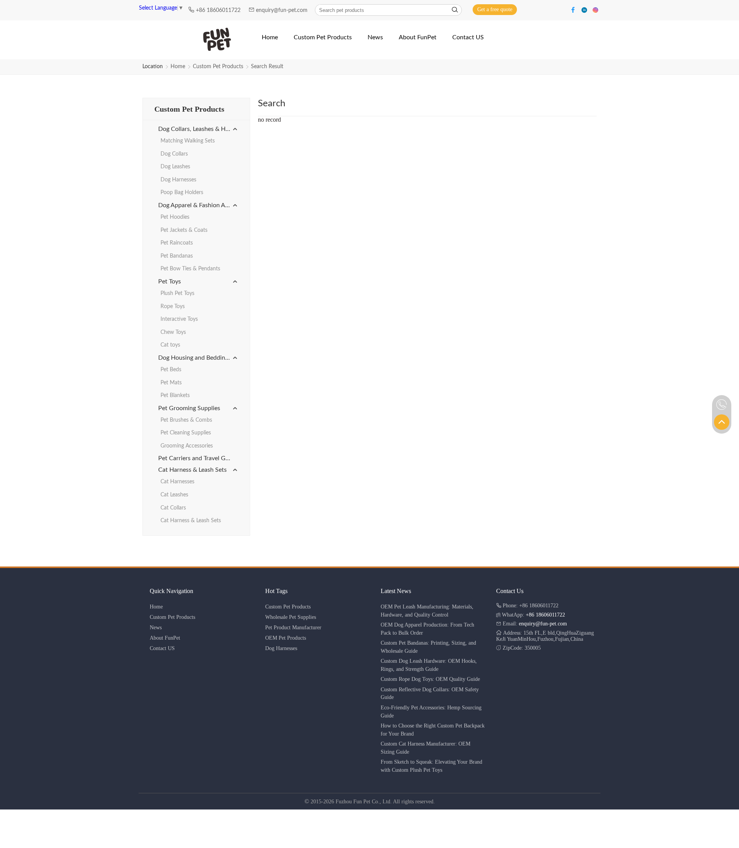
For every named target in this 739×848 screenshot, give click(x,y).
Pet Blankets (175, 395)
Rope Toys (173, 306)
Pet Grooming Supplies (189, 408)
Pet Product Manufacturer (293, 627)
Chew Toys (173, 332)
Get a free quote (494, 9)
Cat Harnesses (177, 481)
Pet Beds (171, 369)
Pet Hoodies (175, 217)
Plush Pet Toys (177, 293)
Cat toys (170, 345)
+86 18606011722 (219, 10)
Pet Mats (171, 382)
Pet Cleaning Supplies (186, 433)
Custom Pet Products (218, 66)
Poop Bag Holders (182, 192)
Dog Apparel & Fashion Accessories (198, 205)
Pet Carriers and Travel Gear (196, 458)
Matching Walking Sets (188, 141)
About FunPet (165, 638)
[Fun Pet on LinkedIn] (585, 9)
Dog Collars (174, 154)
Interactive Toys (179, 319)
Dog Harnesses (178, 180)
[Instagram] (595, 9)
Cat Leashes (174, 495)
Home (178, 66)
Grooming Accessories (187, 446)
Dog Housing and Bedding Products (198, 358)
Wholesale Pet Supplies (290, 617)
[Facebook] (574, 9)
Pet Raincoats (177, 243)
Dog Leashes (175, 166)
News (156, 627)
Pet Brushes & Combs (186, 420)
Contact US (162, 648)
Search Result (267, 66)
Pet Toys (169, 281)
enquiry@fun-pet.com (282, 10)
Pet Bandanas (177, 256)
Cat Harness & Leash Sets (192, 470)
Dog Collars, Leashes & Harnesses (198, 129)
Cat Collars (173, 508)
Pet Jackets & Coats (184, 230)
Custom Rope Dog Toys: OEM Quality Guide (430, 679)
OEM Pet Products (285, 638)
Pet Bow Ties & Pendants (190, 268)
